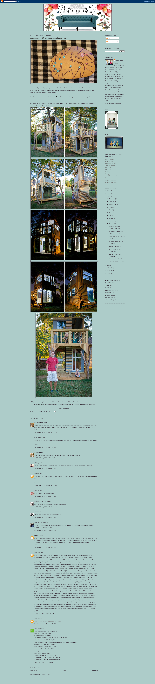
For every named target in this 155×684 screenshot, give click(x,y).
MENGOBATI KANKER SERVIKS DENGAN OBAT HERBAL (51, 637)
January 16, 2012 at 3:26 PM (45, 458)
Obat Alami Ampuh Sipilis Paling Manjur (45, 640)
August (111, 207)
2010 (109, 268)
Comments (111, 41)
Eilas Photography (39, 522)
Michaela (37, 452)
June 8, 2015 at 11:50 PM (43, 662)
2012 (109, 196)
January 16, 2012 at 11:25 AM (45, 432)
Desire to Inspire (110, 297)
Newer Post (33, 670)
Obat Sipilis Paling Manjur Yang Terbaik (45, 631)
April (110, 215)
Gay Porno (81, 564)
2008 (109, 273)
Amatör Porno (50, 555)
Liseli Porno (55, 582)
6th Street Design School (112, 300)
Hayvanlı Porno (82, 608)
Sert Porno (71, 591)
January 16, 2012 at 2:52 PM (45, 447)
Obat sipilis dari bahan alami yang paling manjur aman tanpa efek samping (55, 642)
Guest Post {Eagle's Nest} (116, 231)
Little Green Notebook (111, 290)
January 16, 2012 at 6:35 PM (45, 468)
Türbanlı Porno (82, 595)
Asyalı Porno (68, 557)
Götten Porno (73, 568)
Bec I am (37, 490)
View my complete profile (114, 103)
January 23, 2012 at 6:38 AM (45, 530)
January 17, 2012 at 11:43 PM (45, 485)
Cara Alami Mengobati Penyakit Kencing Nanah (48, 649)
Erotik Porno (50, 562)
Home (64, 670)
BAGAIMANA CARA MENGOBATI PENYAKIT (47, 660)
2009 (109, 270)
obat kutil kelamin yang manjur (43, 635)
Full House (120, 60)
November (112, 199)
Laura (36, 511)
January (111, 224)
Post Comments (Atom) (44, 674)
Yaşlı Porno (78, 602)
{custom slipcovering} (115, 246)
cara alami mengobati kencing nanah (45, 644)
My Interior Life (38, 422)
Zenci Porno (81, 604)
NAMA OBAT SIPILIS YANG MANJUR (45, 655)
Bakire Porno (70, 559)
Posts (109, 38)
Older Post (95, 670)
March (111, 218)
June (110, 210)
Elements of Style (110, 295)
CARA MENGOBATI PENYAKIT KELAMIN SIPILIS (48, 657)
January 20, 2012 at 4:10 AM (45, 496)
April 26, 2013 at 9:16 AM (44, 613)
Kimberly (37, 535)
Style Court (108, 285)
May (110, 212)
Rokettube (75, 586)
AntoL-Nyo (37, 552)
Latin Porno (89, 577)
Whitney (36, 463)
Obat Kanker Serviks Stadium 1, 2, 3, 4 (45, 633)
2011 (108, 265)
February (112, 221)
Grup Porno (90, 566)
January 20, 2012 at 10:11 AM (45, 507)
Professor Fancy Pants (40, 501)
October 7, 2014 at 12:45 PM (45, 623)
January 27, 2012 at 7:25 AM (45, 547)
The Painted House (110, 283)
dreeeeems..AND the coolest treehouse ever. (48, 38)
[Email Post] (54, 411)
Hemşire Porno (75, 575)
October (111, 201)
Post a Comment (35, 667)
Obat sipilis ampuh (39, 651)
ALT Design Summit (114, 234)
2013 (109, 193)
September (112, 204)
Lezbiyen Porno (46, 582)
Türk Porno (85, 597)
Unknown (37, 473)
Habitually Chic (109, 292)
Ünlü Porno (88, 599)
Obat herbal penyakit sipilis (42, 653)
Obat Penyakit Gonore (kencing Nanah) (45, 646)
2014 (109, 191)
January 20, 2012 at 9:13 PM (45, 517)
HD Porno (52, 573)
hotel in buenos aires (43, 540)
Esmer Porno (38, 564)
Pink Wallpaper (109, 287)
